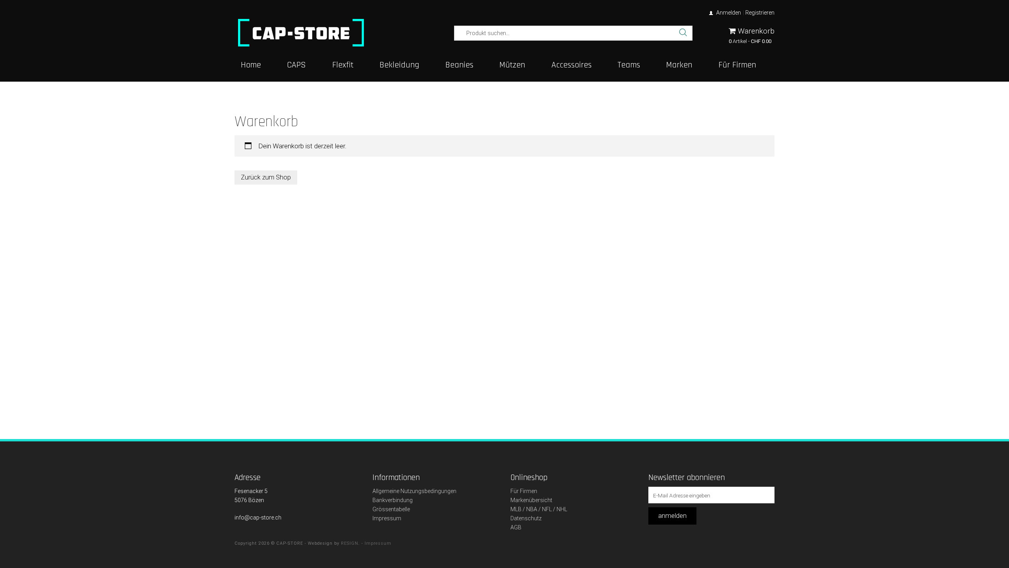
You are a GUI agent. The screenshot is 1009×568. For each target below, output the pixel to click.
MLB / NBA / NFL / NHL (538, 509)
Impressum (386, 518)
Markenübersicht (531, 500)
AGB (515, 527)
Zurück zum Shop (266, 177)
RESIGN (349, 543)
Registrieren (759, 12)
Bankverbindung (392, 500)
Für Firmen (523, 491)
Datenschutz (526, 518)
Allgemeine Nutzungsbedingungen (414, 491)
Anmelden (728, 12)
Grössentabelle (391, 509)
